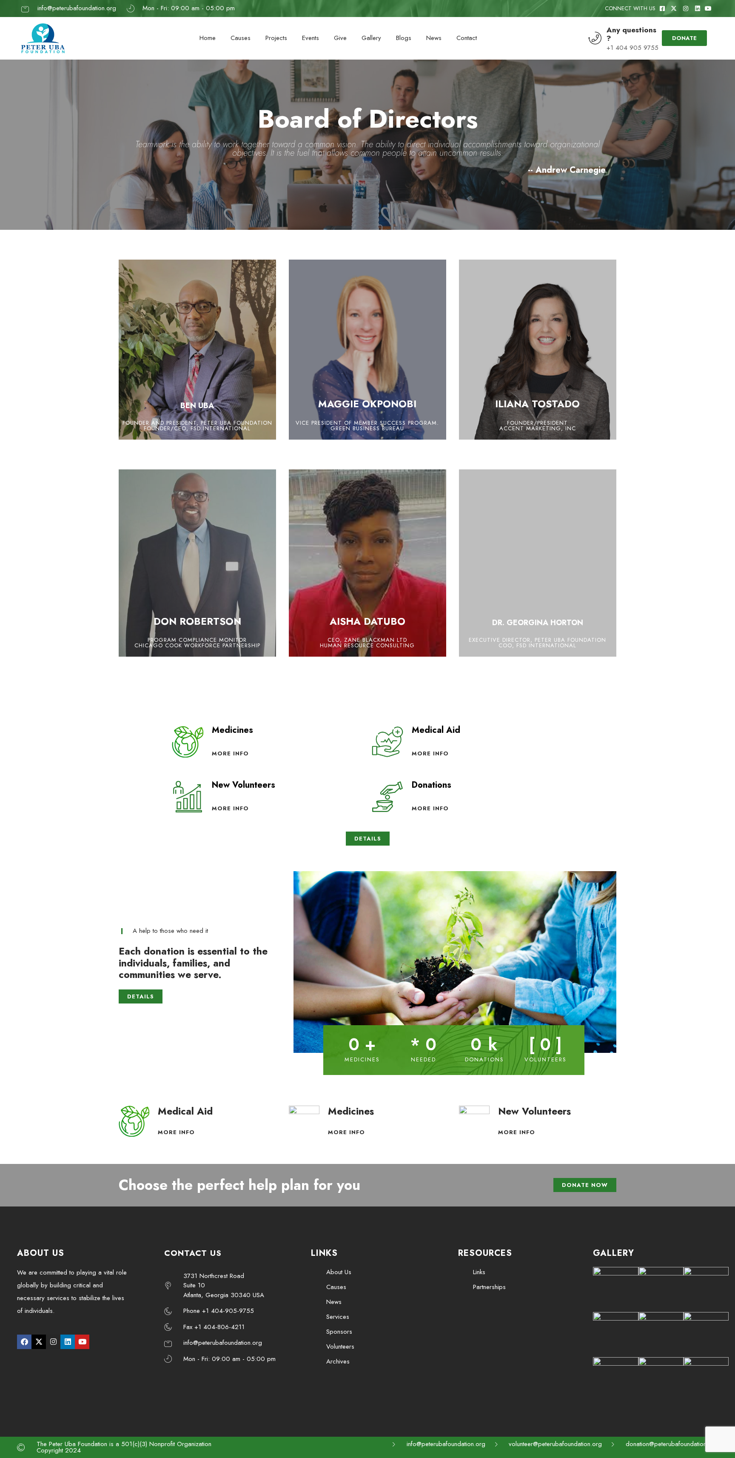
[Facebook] (24, 1342)
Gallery (371, 38)
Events (310, 38)
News (434, 38)
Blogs (403, 38)
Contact (466, 38)
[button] (302, 964)
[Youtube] (82, 1342)
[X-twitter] (38, 1342)
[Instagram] (53, 1342)
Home (207, 38)
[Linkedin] (67, 1342)
